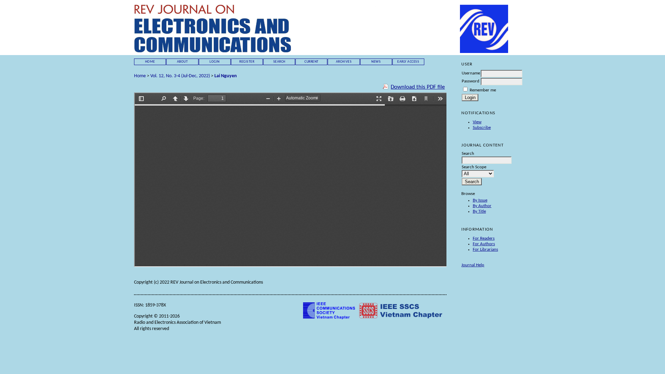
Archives (344, 62)
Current (311, 62)
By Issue (480, 200)
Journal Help (472, 265)
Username (471, 73)
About (182, 62)
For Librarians (485, 249)
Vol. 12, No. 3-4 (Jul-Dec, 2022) (180, 76)
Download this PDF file (418, 87)
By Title (479, 211)
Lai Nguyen (225, 76)
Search (279, 62)
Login (215, 62)
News (376, 62)
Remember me (483, 90)
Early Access (408, 62)
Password (470, 81)
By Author (482, 206)
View (477, 122)
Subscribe (482, 127)
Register (246, 62)
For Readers (484, 238)
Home (150, 62)
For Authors (484, 244)
